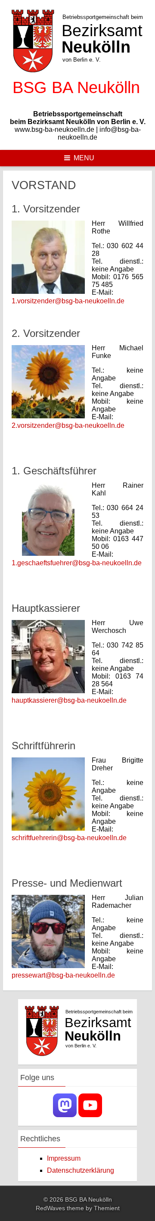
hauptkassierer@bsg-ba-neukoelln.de (69, 700)
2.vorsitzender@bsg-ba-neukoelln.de (68, 425)
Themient (107, 1208)
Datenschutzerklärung (80, 1170)
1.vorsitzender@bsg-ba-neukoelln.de (68, 301)
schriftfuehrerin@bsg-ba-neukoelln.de (69, 837)
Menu (84, 158)
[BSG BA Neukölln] (77, 99)
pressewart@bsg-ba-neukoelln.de (63, 975)
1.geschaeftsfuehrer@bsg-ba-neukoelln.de (77, 563)
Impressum (64, 1158)
